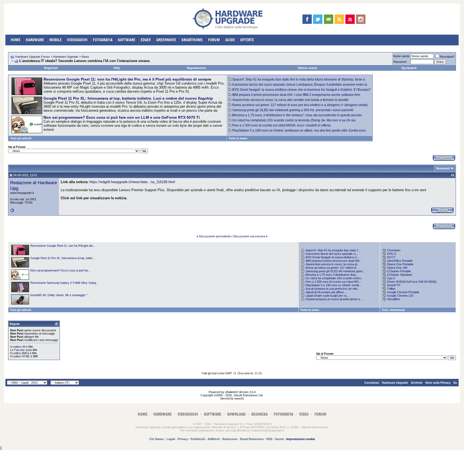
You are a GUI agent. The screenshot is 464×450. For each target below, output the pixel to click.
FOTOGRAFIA (103, 40)
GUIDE (230, 40)
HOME (15, 40)
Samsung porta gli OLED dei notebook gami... (335, 271)
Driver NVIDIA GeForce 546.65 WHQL (412, 281)
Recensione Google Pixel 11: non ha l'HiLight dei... (62, 245)
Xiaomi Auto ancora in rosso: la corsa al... (332, 264)
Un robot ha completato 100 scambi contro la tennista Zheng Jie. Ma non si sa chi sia (294, 120)
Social (279, 439)
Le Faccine (17, 349)
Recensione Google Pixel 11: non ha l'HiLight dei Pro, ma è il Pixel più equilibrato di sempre (127, 79)
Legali (170, 439)
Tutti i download (393, 309)
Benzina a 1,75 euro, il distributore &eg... (332, 274)
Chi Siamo (156, 439)
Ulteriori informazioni (314, 427)
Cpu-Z (391, 278)
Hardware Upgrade (65, 56)
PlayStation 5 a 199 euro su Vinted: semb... (333, 285)
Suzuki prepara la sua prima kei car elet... (333, 288)
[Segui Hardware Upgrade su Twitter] (317, 19)
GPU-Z (391, 253)
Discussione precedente (215, 236)
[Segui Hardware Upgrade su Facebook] (307, 19)
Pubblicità (198, 439)
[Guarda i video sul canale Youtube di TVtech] (350, 19)
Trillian (391, 288)
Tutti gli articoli (20, 138)
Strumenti (443, 168)
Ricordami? (447, 56)
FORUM (214, 40)
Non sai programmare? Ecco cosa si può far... (60, 270)
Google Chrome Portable (403, 292)
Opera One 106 (397, 267)
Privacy (183, 439)
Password (399, 61)
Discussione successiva (249, 236)
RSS (269, 439)
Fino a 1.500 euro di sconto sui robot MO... (333, 281)
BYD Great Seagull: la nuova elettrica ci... (332, 257)
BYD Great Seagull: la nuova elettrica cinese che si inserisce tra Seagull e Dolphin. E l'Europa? (301, 90)
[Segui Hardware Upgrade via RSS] (339, 19)
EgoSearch (409, 68)
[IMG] (25, 353)
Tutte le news (238, 138)
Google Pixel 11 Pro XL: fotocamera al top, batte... (62, 258)
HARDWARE (35, 40)
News (85, 56)
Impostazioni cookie (300, 439)
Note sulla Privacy (438, 382)
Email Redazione (252, 439)
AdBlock (214, 439)
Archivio (417, 382)
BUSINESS (259, 414)
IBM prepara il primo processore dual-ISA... (334, 260)
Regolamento (196, 68)
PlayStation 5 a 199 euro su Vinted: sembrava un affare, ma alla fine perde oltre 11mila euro (299, 130)
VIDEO (304, 414)
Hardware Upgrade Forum (32, 56)
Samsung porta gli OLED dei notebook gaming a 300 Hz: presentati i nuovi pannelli (292, 110)
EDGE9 (146, 40)
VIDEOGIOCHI (77, 40)
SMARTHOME (192, 40)
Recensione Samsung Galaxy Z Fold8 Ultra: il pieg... (64, 282)
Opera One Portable (400, 264)
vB (23, 346)
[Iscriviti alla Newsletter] (328, 19)
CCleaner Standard (399, 274)
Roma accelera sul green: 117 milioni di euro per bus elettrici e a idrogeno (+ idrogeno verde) (300, 105)
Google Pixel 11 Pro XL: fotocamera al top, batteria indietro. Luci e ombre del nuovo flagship (128, 98)
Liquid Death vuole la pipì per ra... (327, 295)
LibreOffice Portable (400, 260)
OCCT (391, 257)
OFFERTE (247, 40)
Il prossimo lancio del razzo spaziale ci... (332, 253)
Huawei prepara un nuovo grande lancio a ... (334, 299)
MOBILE (55, 40)
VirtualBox (393, 299)
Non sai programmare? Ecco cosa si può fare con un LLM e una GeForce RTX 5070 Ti (122, 117)
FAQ (117, 68)
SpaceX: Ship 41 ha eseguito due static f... (333, 250)
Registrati (51, 68)
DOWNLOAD (236, 414)
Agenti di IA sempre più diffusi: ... (326, 292)
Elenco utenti (307, 68)
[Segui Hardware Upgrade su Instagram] (360, 19)
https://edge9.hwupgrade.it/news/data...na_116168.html (132, 182)
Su (455, 382)
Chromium (393, 250)
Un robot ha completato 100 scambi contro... (334, 278)
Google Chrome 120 (400, 295)
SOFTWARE (126, 40)
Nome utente (401, 56)
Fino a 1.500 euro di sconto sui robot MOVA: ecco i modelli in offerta (281, 125)
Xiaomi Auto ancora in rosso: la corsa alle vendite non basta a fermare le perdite (290, 100)
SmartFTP (393, 285)
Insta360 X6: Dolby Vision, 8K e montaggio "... (60, 295)
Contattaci (371, 382)
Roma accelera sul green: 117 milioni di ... (332, 267)
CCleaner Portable (399, 271)
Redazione (229, 439)
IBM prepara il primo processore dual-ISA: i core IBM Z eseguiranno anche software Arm (296, 95)
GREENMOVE (166, 40)
